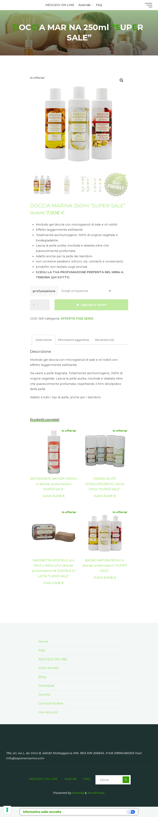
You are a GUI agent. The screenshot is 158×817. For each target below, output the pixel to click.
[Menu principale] (148, 5)
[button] (121, 80)
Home (43, 641)
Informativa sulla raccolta (42, 812)
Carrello (44, 694)
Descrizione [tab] (44, 339)
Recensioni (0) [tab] (104, 339)
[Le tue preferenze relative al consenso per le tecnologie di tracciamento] (7, 810)
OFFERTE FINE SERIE (76, 318)
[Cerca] (126, 779)
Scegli (53, 449)
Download (46, 686)
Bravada (77, 793)
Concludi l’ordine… (51, 703)
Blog (42, 677)
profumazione (44, 291)
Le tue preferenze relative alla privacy (96, 812)
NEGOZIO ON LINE (52, 659)
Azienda (71, 779)
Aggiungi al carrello (93, 304)
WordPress (96, 793)
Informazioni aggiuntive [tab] (73, 339)
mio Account (48, 712)
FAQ (41, 650)
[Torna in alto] (142, 801)
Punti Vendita (48, 668)
